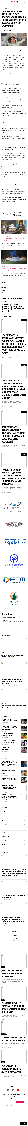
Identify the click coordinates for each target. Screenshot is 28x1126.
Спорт (3, 845)
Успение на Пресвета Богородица (7, 748)
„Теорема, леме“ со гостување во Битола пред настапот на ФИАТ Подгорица (13, 269)
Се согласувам (9, 1105)
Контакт (14, 1096)
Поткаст (3, 832)
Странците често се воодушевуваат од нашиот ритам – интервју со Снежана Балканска (9, 797)
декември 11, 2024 (5, 899)
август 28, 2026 (4, 722)
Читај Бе (10, 1098)
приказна (19, 298)
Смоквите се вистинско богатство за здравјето (7, 734)
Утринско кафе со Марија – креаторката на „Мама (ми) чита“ (8, 779)
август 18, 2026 (4, 775)
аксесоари (4, 298)
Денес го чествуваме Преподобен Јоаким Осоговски (12, 239)
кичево (10, 298)
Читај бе (3, 290)
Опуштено (3, 703)
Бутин (3, 816)
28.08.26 (3, 659)
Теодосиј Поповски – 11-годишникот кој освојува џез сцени (9, 772)
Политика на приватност (17, 1094)
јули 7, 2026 (4, 783)
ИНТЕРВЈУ (5, 9)
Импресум (6, 1094)
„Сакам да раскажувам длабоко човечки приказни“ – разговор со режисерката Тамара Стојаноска (9, 764)
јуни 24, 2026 (4, 792)
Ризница (3, 841)
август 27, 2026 (4, 767)
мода (14, 298)
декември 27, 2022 (5, 925)
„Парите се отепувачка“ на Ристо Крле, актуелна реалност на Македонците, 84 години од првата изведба (13, 920)
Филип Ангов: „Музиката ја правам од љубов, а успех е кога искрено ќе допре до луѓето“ (8, 788)
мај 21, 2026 (4, 801)
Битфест (3, 812)
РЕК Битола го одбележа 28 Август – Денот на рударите (9, 741)
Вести (2, 652)
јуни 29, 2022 (4, 877)
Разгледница (5, 836)
